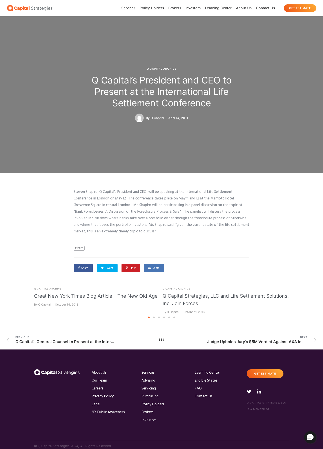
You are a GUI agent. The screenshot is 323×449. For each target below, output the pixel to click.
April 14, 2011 (178, 117)
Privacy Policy (103, 396)
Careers (97, 388)
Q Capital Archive (161, 68)
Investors (193, 8)
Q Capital (157, 117)
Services (128, 8)
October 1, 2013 (194, 312)
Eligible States (206, 381)
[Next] (298, 300)
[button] (310, 437)
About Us (244, 8)
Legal (96, 404)
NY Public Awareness (108, 412)
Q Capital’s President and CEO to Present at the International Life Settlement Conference (162, 91)
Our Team (99, 381)
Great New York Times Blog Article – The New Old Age (96, 296)
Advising (148, 381)
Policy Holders (152, 8)
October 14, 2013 (66, 304)
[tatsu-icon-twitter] (250, 391)
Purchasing (150, 396)
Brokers (174, 8)
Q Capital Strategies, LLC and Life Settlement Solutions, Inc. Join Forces (226, 299)
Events (79, 248)
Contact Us (265, 8)
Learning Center (218, 8)
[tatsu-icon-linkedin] (259, 391)
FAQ (198, 388)
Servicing (149, 388)
